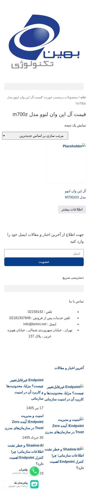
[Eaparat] (55, 349)
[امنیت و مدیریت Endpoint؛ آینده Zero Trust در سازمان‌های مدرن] (63, 426)
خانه (83, 97)
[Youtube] (32, 349)
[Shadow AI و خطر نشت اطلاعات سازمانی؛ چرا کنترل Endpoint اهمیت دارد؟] (63, 458)
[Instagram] (78, 349)
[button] (44, 86)
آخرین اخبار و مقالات (69, 368)
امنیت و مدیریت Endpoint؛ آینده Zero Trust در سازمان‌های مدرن (24, 422)
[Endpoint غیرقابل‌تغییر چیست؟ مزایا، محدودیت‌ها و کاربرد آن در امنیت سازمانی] (63, 393)
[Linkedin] (67, 349)
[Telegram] (43, 349)
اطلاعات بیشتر (72, 209)
